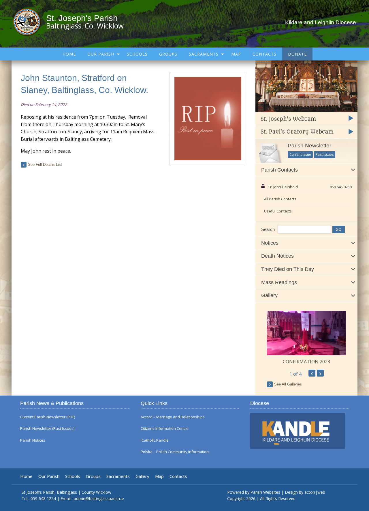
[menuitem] (69, 54)
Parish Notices (32, 440)
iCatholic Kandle (155, 440)
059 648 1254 (43, 498)
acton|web (314, 492)
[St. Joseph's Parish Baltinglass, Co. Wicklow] (29, 22)
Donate (297, 54)
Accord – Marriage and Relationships (173, 417)
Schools (137, 54)
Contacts (264, 54)
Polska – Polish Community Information (175, 452)
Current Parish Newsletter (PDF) (47, 417)
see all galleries (288, 384)
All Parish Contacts (280, 199)
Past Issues (325, 154)
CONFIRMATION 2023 (306, 361)
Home (69, 54)
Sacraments (204, 54)
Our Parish (100, 54)
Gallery (142, 476)
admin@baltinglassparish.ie (99, 498)
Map (236, 54)
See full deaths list (45, 164)
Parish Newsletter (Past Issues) (47, 428)
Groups (168, 54)
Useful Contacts (278, 211)
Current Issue (300, 154)
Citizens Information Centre (165, 428)
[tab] (306, 170)
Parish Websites (265, 492)
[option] (306, 338)
